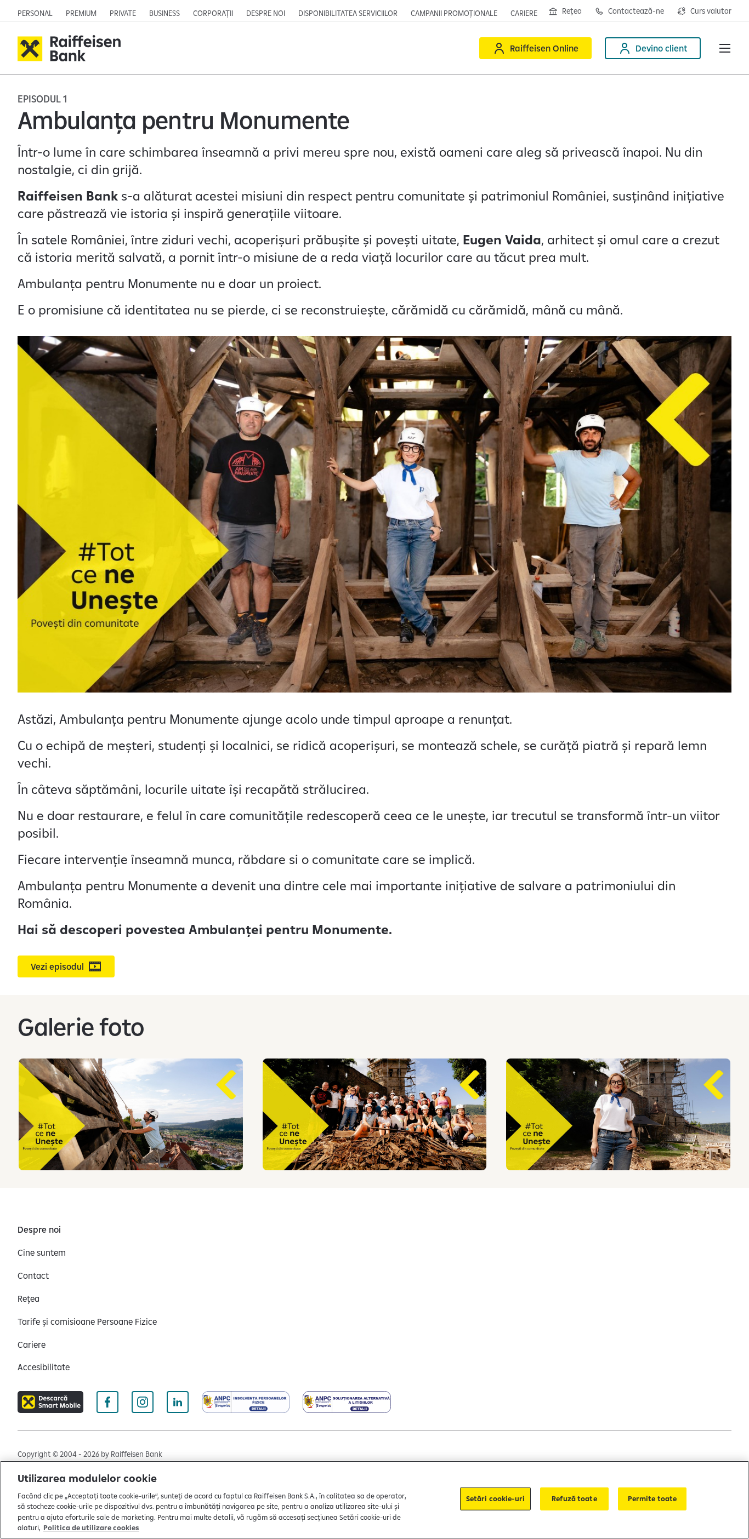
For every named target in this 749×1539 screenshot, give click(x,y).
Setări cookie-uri (495, 1498)
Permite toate (652, 1498)
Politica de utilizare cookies (91, 1527)
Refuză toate (574, 1498)
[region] (374, 1500)
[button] (724, 48)
